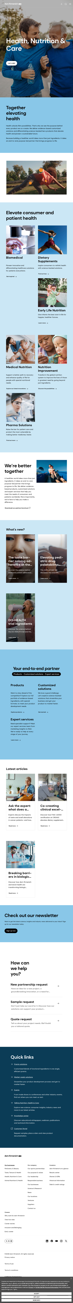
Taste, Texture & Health (13, 1173)
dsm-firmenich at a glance (59, 1169)
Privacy (31, 1287)
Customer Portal (20, 1129)
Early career (9, 1232)
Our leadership (33, 1177)
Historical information (57, 1180)
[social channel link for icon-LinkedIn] (47, 1241)
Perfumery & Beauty (12, 1169)
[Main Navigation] (70, 4)
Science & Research (35, 1188)
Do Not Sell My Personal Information (47, 1287)
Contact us (31, 1208)
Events (16, 1090)
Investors (53, 1165)
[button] (65, 4)
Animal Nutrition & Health (14, 1180)
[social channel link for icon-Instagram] (61, 1241)
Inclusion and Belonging (13, 1228)
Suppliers (31, 1204)
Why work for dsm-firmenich (15, 1216)
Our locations (32, 1196)
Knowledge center (21, 1116)
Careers (7, 1212)
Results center (55, 1173)
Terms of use (9, 1264)
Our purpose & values (35, 1173)
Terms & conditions (11, 1270)
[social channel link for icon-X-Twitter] (66, 1241)
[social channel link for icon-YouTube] (56, 1241)
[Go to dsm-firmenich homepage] (13, 4)
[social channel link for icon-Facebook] (51, 1241)
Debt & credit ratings (57, 1184)
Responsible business (35, 1180)
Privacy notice (10, 1257)
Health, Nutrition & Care (13, 1177)
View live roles (10, 1220)
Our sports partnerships (36, 1169)
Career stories (10, 1224)
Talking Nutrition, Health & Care (26, 1103)
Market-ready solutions (23, 1077)
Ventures (31, 1200)
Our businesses (9, 10)
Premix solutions (20, 1064)
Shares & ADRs (55, 1177)
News (29, 1192)
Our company (32, 1165)
